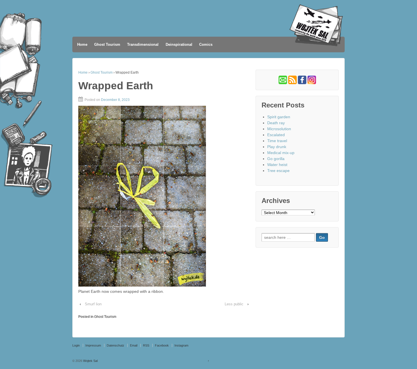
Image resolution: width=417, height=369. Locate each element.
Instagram (181, 345)
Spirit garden (278, 117)
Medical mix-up (280, 152)
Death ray (276, 123)
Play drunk (276, 146)
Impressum (93, 345)
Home (82, 44)
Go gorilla (276, 158)
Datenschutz (115, 345)
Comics (205, 44)
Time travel (277, 140)
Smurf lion (93, 304)
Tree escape (278, 170)
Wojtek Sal (90, 360)
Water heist (277, 164)
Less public (234, 304)
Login (76, 345)
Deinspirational (179, 44)
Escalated (276, 134)
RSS (146, 345)
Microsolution (279, 129)
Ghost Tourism (107, 44)
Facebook (162, 345)
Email (133, 345)
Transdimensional (143, 44)
